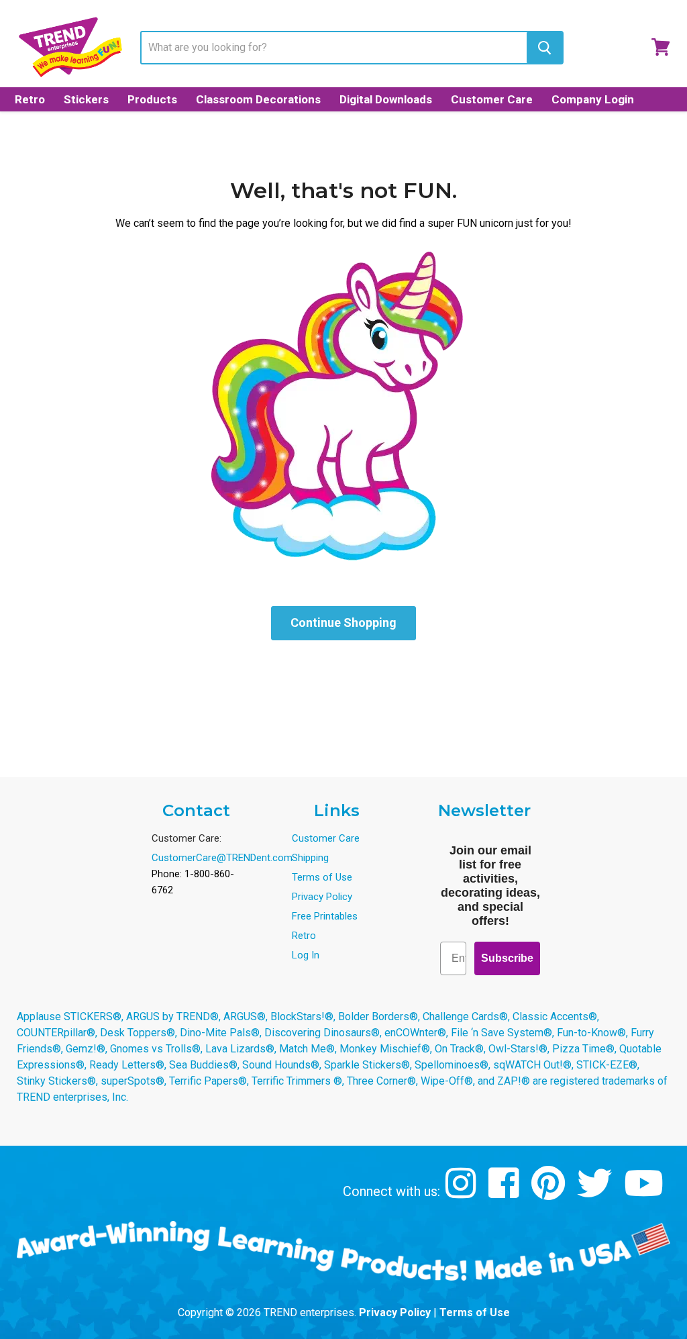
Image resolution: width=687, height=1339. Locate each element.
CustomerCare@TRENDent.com (222, 858)
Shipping (310, 858)
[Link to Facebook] (505, 1193)
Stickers (86, 99)
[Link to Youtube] (645, 1193)
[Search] (544, 47)
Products (152, 99)
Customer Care (492, 99)
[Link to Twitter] (596, 1193)
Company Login (592, 99)
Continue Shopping (343, 622)
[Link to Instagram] (462, 1193)
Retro (30, 99)
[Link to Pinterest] (550, 1193)
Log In (305, 955)
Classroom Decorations (258, 99)
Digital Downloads (385, 99)
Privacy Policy (322, 897)
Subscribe (507, 958)
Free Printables (325, 916)
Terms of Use (322, 877)
